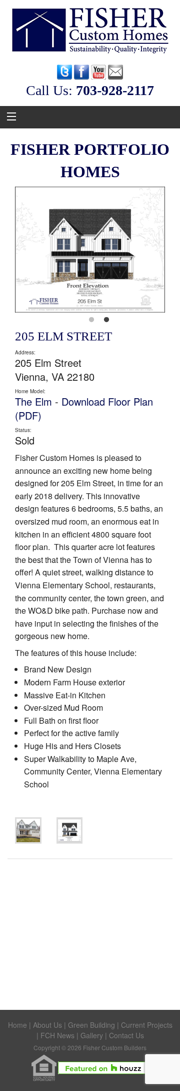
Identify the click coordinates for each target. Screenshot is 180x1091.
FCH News (57, 1035)
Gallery (91, 1035)
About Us (47, 1025)
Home (17, 1025)
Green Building (91, 1025)
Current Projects (146, 1025)
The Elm (33, 401)
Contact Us (126, 1035)
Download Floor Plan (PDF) (84, 408)
